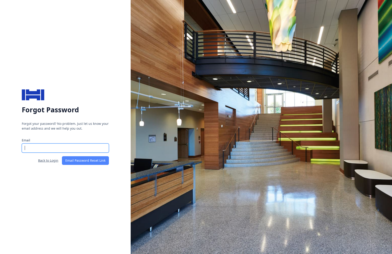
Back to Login (48, 160)
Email (26, 140)
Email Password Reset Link (85, 160)
